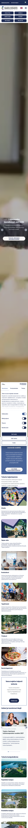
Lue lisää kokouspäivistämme (14, 469)
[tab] (8, 751)
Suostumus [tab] (5, 388)
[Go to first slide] (26, 230)
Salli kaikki (14, 434)
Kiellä (14, 442)
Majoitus (20, 20)
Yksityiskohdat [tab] (14, 388)
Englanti (21, 8)
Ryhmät (20, 16)
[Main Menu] (25, 8)
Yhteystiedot (14, 2)
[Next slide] (26, 727)
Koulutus (7, 13)
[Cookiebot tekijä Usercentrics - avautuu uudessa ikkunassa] (20, 384)
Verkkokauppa (5, 2)
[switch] (24, 418)
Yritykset (7, 20)
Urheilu (20, 13)
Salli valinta (14, 438)
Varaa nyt (14, 700)
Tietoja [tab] (23, 388)
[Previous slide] (2, 230)
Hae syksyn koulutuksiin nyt (14, 234)
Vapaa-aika (7, 16)
